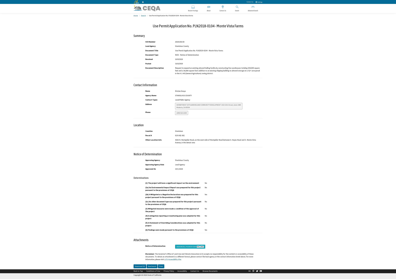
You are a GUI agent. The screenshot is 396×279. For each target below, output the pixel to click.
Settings (259, 2)
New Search (152, 266)
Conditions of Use (153, 271)
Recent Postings (193, 11)
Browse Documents (210, 271)
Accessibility (182, 271)
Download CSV (140, 266)
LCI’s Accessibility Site (172, 259)
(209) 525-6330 (181, 113)
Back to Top (138, 271)
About (209, 11)
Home (136, 16)
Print (161, 266)
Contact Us (250, 2)
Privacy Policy (169, 271)
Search (237, 11)
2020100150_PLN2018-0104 (189, 247)
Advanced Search (253, 11)
